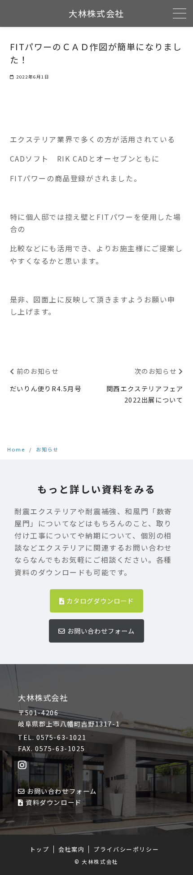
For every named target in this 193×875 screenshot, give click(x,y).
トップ (39, 849)
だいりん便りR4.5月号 (46, 388)
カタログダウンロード (100, 600)
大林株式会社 (96, 13)
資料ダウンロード (54, 802)
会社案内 (71, 849)
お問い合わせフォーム (101, 630)
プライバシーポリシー (126, 849)
